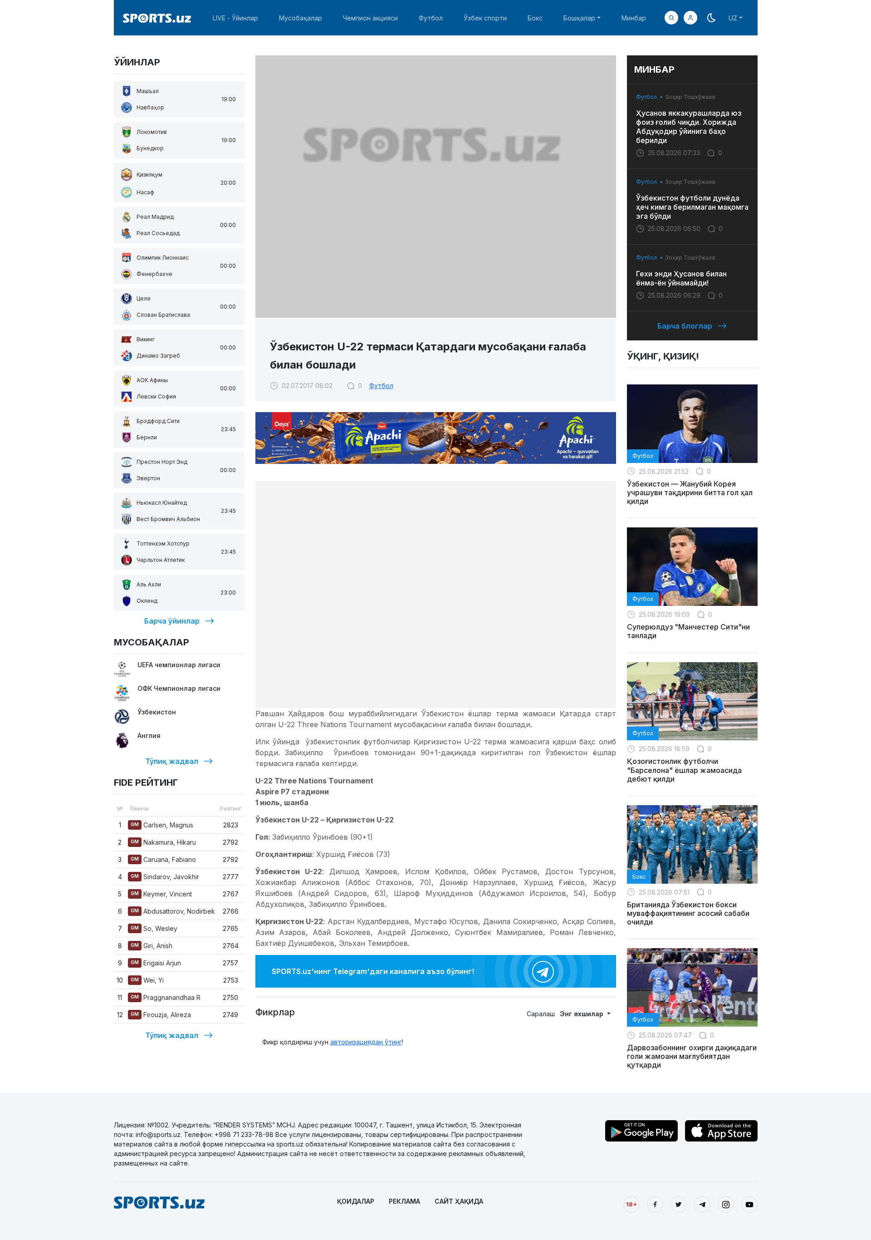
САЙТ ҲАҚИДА (459, 1201)
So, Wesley (154, 928)
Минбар (633, 18)
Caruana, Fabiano (163, 859)
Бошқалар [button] (579, 18)
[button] (690, 18)
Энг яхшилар (582, 1014)
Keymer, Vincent (161, 894)
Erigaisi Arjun (156, 963)
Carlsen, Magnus (162, 825)
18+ (631, 1204)
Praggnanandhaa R (166, 997)
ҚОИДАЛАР (355, 1201)
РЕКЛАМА (404, 1201)
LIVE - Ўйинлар (235, 18)
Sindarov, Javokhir (165, 877)
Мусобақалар (300, 18)
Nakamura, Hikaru (163, 842)
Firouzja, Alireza (161, 1015)
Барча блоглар (684, 325)
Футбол (431, 18)
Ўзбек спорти (485, 18)
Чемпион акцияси (370, 18)
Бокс (535, 18)
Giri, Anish (151, 946)
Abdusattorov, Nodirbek (173, 911)
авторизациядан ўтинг (366, 1042)
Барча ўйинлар (172, 620)
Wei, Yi (147, 980)
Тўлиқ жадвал (171, 761)
